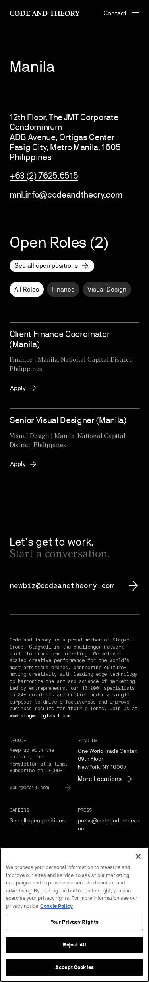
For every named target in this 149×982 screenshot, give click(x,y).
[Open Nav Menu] (135, 13)
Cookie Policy (56, 906)
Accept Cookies (74, 967)
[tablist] (74, 289)
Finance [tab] (63, 289)
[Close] (138, 856)
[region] (74, 915)
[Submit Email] (68, 788)
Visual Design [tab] (106, 289)
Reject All (74, 945)
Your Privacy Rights (74, 922)
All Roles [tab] (26, 289)
